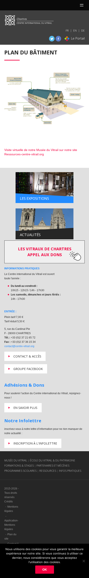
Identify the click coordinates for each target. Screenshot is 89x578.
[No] (83, 561)
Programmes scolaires (20, 471)
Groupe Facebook (28, 369)
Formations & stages (19, 465)
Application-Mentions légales (11, 525)
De (83, 30)
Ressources (47, 471)
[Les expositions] (44, 187)
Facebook (58, 38)
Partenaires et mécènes (53, 465)
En (75, 30)
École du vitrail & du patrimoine (52, 460)
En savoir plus (25, 408)
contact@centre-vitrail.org (19, 346)
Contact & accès (27, 356)
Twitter (52, 38)
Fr (67, 30)
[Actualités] (44, 223)
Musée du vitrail (15, 460)
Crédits (8, 501)
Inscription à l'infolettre (35, 443)
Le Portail (78, 38)
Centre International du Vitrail (29, 21)
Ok (44, 569)
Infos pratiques (70, 471)
